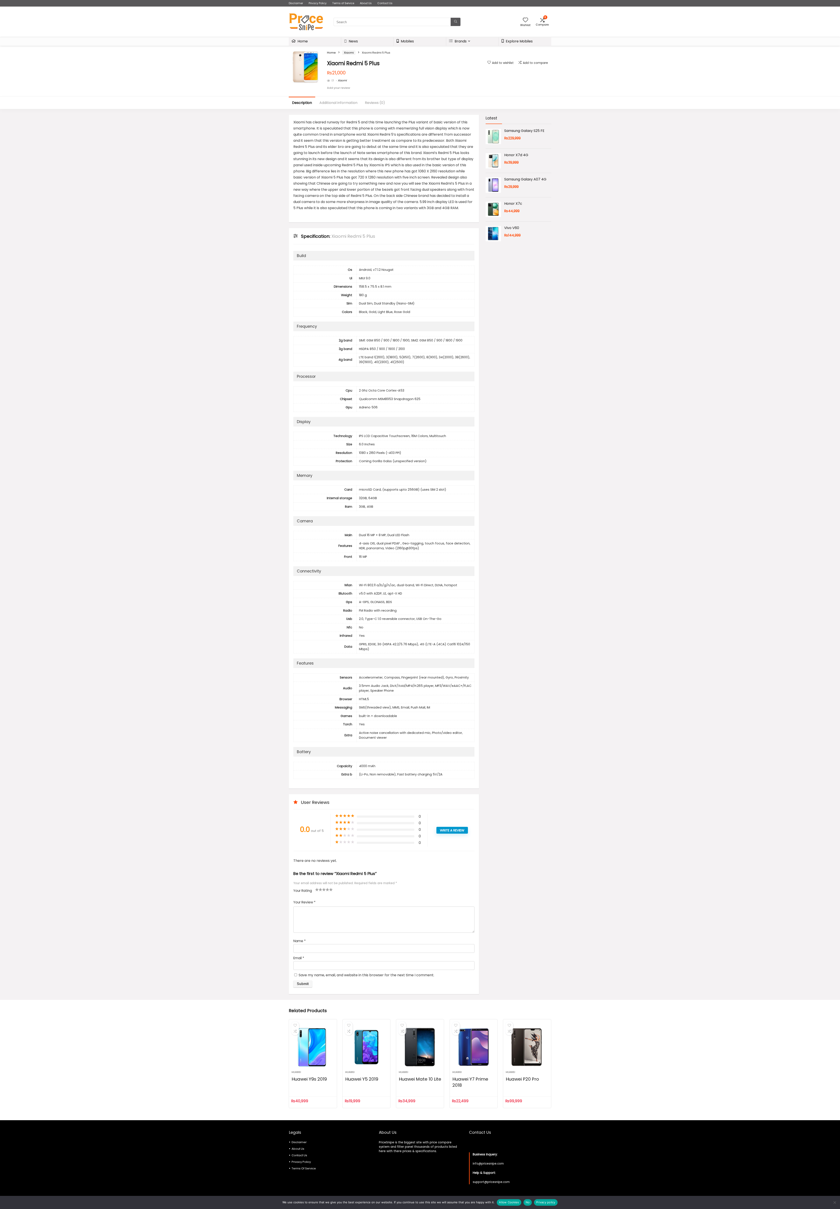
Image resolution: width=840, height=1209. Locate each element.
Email (298, 958)
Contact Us (384, 3)
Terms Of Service (304, 1168)
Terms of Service (343, 3)
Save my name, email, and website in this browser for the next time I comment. (366, 975)
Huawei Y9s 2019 (309, 1079)
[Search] (455, 22)
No (528, 1202)
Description (302, 102)
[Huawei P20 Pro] (527, 1047)
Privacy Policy (318, 3)
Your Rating (302, 890)
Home (302, 41)
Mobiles (407, 41)
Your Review (304, 902)
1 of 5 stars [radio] (317, 889)
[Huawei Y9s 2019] (313, 1047)
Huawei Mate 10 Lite (420, 1079)
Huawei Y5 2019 (361, 1079)
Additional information (338, 102)
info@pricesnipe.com (488, 1164)
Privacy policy (545, 1202)
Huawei (296, 1072)
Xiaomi (349, 53)
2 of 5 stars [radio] (318, 889)
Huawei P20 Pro (522, 1079)
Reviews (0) (375, 102)
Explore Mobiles (519, 41)
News (353, 41)
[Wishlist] (525, 20)
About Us (366, 3)
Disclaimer (296, 3)
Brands (460, 41)
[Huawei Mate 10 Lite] (420, 1047)
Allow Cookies (509, 1202)
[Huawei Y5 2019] (366, 1047)
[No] (834, 1202)
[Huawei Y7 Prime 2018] (473, 1047)
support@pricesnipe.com (491, 1182)
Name (299, 941)
